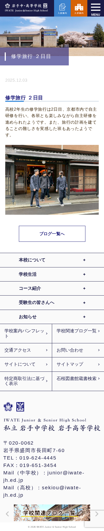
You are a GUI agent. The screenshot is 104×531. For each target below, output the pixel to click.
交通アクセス (17, 350)
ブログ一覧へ (52, 233)
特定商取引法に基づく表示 (24, 381)
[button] (6, 514)
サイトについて (19, 364)
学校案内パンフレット (24, 333)
